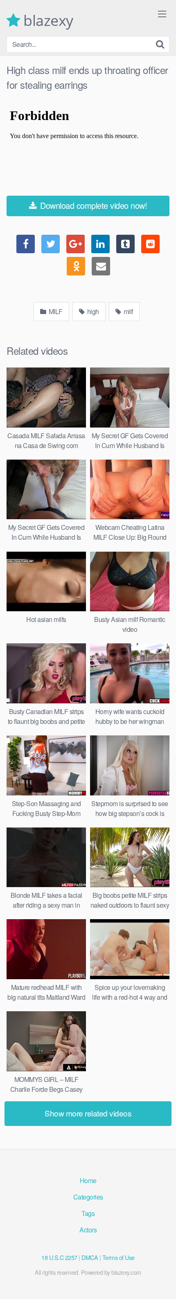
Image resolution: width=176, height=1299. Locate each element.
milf (127, 311)
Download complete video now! (92, 205)
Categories (88, 1197)
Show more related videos (88, 1113)
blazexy (46, 20)
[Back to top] (161, 1281)
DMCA (89, 1257)
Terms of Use (118, 1257)
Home (88, 1180)
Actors (88, 1229)
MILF (55, 311)
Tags (88, 1213)
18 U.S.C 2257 (59, 1257)
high (92, 311)
